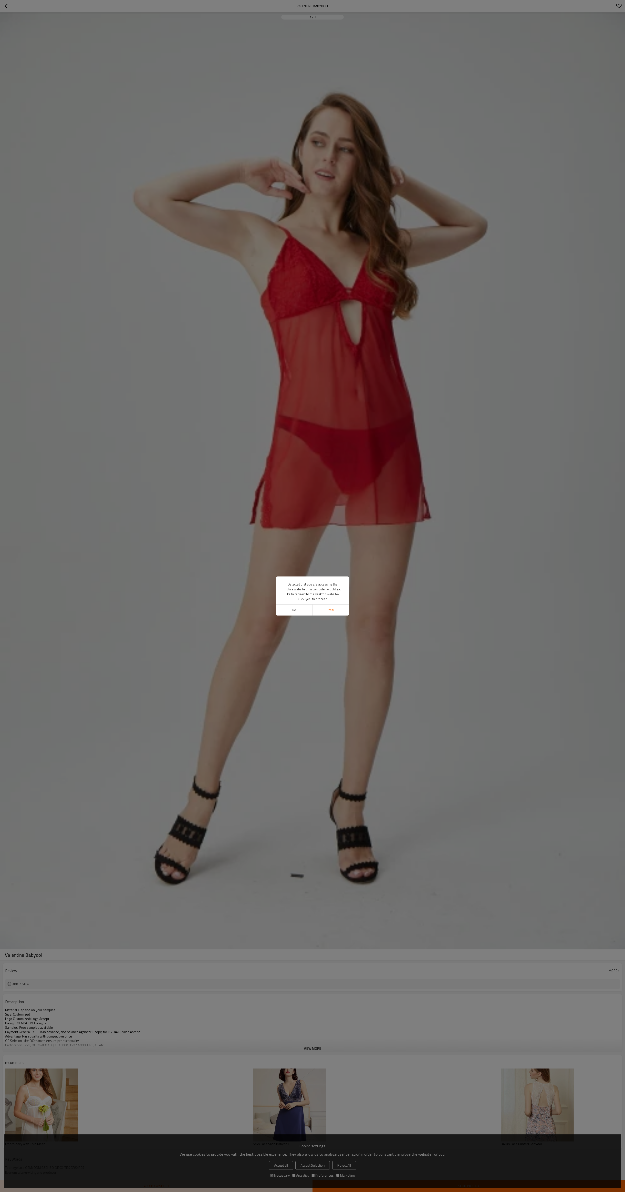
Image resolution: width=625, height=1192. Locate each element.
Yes (331, 610)
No (294, 610)
